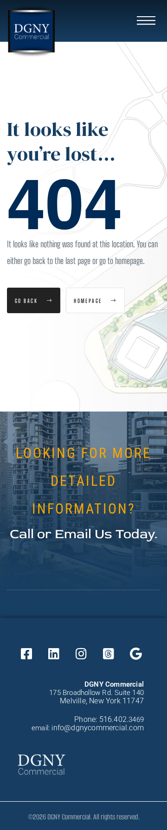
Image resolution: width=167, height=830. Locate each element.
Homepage (89, 300)
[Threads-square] (108, 653)
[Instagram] (81, 653)
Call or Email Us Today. (83, 534)
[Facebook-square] (26, 653)
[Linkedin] (53, 653)
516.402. (114, 719)
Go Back (27, 300)
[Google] (135, 653)
